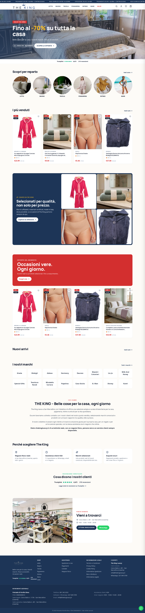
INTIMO (85, 6)
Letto (38, 563)
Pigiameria (40, 571)
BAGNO (58, 6)
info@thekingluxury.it (118, 573)
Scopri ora (23, 279)
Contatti (64, 569)
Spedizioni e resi (67, 563)
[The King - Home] (24, 6)
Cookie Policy (90, 569)
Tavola (39, 569)
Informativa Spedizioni (93, 571)
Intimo (39, 574)
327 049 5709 (72, 595)
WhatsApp (103, 528)
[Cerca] (116, 6)
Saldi (38, 580)
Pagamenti (65, 566)
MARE (92, 6)
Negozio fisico (66, 571)
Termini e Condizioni (93, 563)
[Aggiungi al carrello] (38, 146)
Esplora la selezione (26, 219)
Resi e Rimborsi (91, 574)
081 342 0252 (64, 592)
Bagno (39, 566)
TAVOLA (66, 6)
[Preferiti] (126, 6)
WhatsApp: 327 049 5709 (119, 575)
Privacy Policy (90, 566)
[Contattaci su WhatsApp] (141, 608)
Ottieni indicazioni (86, 527)
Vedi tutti (127, 111)
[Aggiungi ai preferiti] (38, 116)
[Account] (121, 6)
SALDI (99, 6)
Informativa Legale (92, 577)
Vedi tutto (127, 72)
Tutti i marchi (125, 365)
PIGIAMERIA (75, 6)
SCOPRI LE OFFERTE (44, 46)
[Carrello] (130, 6)
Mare (39, 577)
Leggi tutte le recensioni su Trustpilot (71, 486)
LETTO (51, 6)
